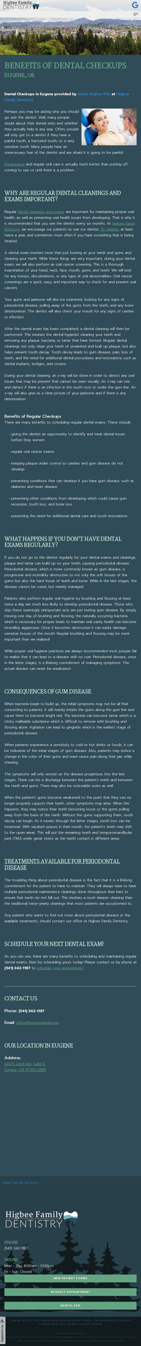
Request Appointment (71, 1292)
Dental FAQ (71, 1305)
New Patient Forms (71, 1278)
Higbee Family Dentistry (55, 1320)
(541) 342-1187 (31, 1011)
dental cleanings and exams (41, 211)
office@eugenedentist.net (37, 1022)
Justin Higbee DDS (94, 94)
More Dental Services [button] (20, 1182)
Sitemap (97, 1324)
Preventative (14, 164)
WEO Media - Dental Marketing (96, 1320)
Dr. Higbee (109, 229)
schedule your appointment (60, 968)
